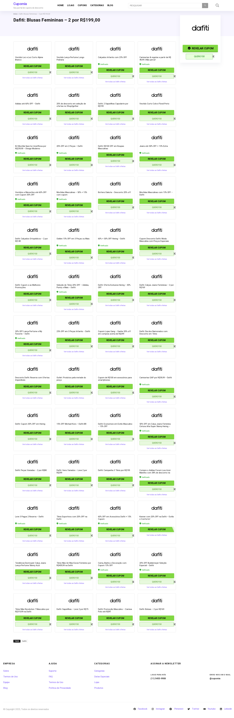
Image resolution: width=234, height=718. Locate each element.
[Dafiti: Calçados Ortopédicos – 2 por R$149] (32, 230)
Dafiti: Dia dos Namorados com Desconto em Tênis (153, 332)
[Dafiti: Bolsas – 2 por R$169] (156, 600)
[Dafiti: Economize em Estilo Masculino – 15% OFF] (115, 415)
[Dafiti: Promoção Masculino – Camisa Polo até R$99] (115, 600)
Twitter (195, 709)
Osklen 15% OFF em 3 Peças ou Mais (73, 238)
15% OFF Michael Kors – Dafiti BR (71, 424)
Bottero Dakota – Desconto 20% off (114, 192)
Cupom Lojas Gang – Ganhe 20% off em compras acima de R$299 (114, 332)
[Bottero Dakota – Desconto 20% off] (115, 183)
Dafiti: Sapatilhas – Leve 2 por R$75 (72, 609)
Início (15, 14)
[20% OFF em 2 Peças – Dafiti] (74, 137)
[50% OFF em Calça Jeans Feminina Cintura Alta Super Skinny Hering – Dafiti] (156, 415)
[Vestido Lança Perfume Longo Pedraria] (74, 48)
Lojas (70, 5)
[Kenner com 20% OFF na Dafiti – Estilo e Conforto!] (156, 508)
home (60, 5)
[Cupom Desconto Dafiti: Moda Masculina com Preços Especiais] (156, 230)
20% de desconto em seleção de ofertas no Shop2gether (71, 104)
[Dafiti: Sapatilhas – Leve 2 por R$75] (74, 600)
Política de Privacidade (60, 688)
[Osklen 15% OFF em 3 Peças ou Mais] (74, 230)
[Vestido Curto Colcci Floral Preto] (156, 95)
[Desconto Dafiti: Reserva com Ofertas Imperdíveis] (32, 368)
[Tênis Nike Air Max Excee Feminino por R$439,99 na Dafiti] (74, 554)
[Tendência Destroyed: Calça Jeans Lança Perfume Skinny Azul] (32, 554)
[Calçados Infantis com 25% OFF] (115, 48)
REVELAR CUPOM (202, 48)
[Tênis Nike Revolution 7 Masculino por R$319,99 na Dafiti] (32, 600)
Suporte (52, 671)
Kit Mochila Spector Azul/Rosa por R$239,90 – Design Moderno (30, 147)
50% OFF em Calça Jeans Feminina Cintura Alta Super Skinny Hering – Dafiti (155, 426)
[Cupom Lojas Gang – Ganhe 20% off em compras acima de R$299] (115, 322)
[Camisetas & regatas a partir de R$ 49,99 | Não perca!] (156, 48)
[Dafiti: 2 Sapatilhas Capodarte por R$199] (115, 95)
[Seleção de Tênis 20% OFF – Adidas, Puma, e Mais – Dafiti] (74, 276)
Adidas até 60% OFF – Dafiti (27, 103)
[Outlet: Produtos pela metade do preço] (74, 368)
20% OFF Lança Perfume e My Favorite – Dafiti (28, 332)
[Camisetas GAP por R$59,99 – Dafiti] (156, 368)
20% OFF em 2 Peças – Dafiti (69, 146)
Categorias (97, 5)
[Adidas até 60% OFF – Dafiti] (32, 95)
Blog (110, 5)
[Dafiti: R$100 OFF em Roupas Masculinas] (115, 137)
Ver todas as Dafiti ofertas (32, 78)
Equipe (6, 682)
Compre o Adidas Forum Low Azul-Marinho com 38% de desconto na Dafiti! (155, 472)
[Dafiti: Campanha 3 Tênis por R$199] (115, 461)
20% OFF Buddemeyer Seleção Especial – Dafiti (153, 564)
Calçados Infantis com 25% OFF (112, 57)
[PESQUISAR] (205, 5)
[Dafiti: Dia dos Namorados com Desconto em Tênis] (156, 322)
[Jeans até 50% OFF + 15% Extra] (156, 137)
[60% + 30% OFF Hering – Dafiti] (115, 230)
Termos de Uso (10, 676)
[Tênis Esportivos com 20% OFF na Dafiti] (74, 508)
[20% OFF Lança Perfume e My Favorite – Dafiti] (32, 322)
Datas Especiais (101, 676)
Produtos (98, 688)
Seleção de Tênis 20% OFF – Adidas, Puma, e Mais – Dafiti (73, 286)
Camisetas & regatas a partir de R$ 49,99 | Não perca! (155, 58)
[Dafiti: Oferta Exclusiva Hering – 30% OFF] (115, 276)
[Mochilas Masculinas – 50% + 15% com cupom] (74, 183)
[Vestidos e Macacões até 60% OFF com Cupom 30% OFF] (32, 183)
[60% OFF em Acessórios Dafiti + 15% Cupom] (115, 508)
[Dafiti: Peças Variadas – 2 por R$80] (32, 461)
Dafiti (24, 641)
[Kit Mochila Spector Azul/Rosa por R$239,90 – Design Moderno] (32, 137)
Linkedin (228, 709)
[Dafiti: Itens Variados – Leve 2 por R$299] (74, 461)
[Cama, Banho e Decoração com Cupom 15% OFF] (115, 554)
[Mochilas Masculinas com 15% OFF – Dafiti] (156, 183)
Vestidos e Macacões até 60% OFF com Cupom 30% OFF (31, 193)
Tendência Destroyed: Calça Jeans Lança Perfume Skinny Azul (30, 564)
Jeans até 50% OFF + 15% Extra (153, 146)
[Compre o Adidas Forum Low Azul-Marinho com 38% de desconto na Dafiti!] (156, 461)
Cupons (82, 5)
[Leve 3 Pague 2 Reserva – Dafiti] (32, 508)
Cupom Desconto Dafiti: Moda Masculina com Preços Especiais (154, 239)
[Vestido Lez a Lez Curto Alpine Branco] (32, 48)
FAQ (51, 676)
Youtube (212, 709)
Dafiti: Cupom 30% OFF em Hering (30, 424)
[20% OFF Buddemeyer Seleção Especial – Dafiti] (156, 554)
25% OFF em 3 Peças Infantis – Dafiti (73, 331)
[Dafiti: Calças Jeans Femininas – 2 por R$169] (156, 276)
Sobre (6, 671)
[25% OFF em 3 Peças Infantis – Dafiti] (74, 322)
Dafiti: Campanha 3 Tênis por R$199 (114, 470)
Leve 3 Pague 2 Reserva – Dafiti (29, 516)
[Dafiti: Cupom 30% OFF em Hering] (32, 415)
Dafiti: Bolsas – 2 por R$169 (151, 609)
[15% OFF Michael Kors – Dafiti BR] (74, 415)
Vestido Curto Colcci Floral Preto (154, 103)
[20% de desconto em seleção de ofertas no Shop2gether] (74, 95)
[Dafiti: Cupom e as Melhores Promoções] (32, 276)
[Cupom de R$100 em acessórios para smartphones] (115, 368)
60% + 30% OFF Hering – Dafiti (111, 238)
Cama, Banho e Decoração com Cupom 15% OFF (112, 564)
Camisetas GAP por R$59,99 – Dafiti (155, 377)
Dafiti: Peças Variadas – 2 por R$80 (31, 470)
